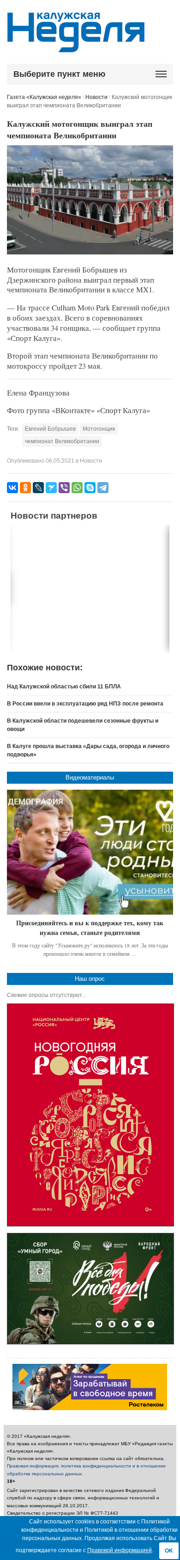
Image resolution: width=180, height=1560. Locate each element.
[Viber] (64, 487)
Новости (96, 97)
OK (169, 1551)
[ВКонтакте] (12, 487)
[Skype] (90, 487)
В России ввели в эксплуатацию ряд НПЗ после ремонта (85, 703)
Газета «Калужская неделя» (44, 97)
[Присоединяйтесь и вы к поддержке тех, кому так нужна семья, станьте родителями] (90, 852)
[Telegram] (102, 487)
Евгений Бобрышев (50, 429)
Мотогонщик (99, 429)
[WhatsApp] (77, 487)
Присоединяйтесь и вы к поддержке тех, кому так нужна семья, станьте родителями (89, 928)
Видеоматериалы (90, 777)
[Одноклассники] (25, 487)
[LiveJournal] (38, 487)
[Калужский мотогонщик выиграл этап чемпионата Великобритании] (90, 252)
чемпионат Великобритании (62, 441)
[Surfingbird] (51, 487)
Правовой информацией (119, 1550)
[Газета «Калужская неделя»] (76, 46)
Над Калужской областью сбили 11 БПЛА (64, 686)
